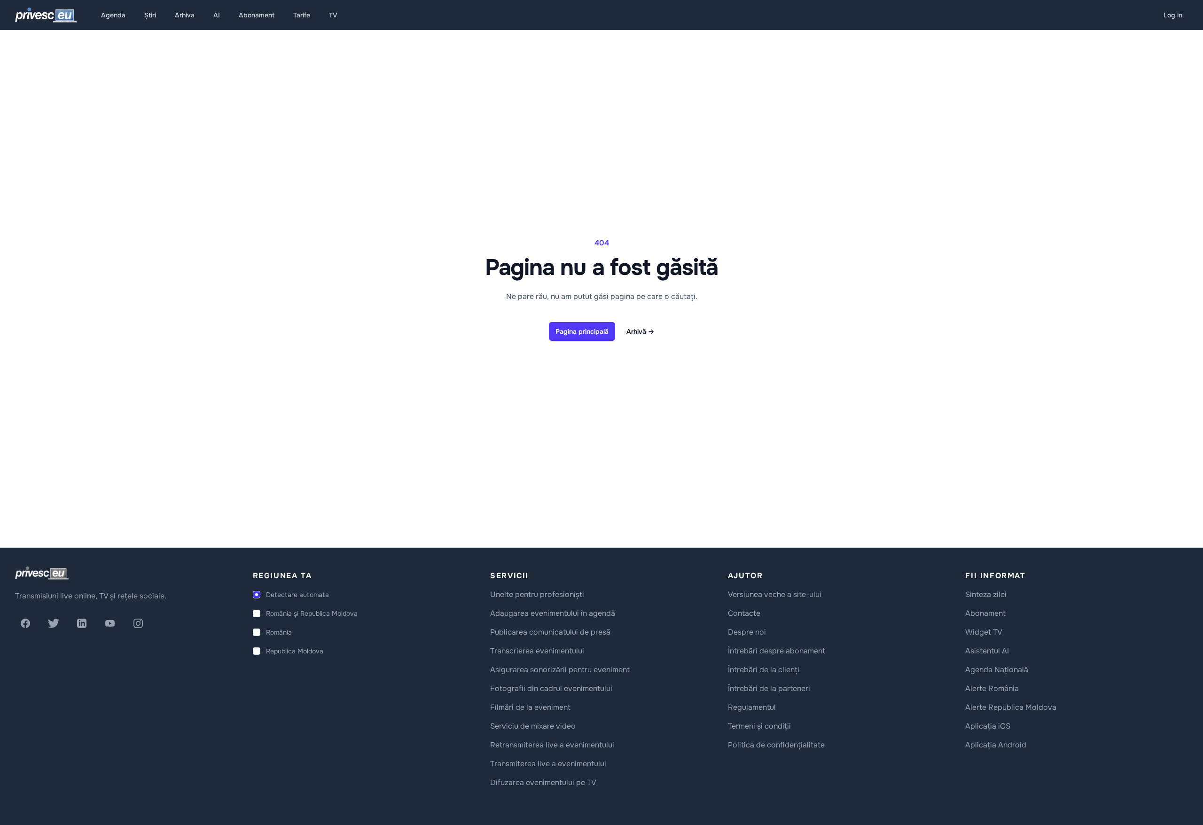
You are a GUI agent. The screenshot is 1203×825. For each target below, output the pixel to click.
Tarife (301, 15)
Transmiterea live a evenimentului (548, 764)
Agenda (113, 15)
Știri (150, 15)
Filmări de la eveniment (530, 707)
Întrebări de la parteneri (769, 688)
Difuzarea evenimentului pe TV (543, 782)
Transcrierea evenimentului (537, 651)
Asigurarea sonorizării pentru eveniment (560, 670)
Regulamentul (752, 707)
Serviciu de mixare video (533, 726)
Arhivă (640, 331)
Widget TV (983, 632)
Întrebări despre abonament (776, 651)
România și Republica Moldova (312, 613)
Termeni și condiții (759, 726)
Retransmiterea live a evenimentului (552, 745)
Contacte (744, 613)
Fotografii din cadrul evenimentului (551, 688)
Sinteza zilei (986, 594)
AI (216, 15)
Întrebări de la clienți (763, 670)
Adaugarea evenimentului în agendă (552, 613)
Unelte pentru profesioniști (537, 594)
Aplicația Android (995, 745)
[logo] (42, 573)
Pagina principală (582, 331)
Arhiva (185, 15)
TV (333, 15)
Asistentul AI (987, 651)
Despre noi (747, 632)
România (279, 632)
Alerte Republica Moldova (1010, 707)
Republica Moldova (294, 651)
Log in (1173, 15)
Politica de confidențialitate (776, 745)
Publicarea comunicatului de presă (550, 632)
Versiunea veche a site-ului (774, 594)
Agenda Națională (996, 670)
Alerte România (992, 688)
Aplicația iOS (987, 726)
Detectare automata (297, 594)
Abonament (256, 15)
